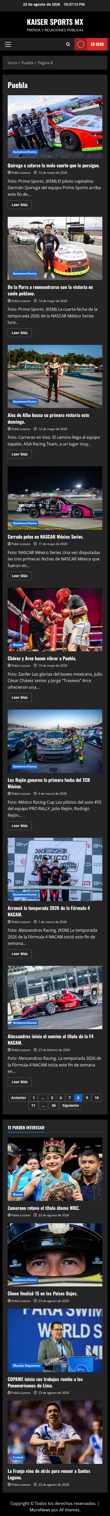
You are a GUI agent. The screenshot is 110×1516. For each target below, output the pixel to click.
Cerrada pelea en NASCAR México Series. (55, 498)
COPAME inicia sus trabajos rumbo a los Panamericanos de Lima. (45, 1382)
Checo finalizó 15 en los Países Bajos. (43, 1293)
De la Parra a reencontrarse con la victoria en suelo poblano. (55, 248)
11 (33, 1105)
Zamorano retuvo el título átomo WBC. (44, 1207)
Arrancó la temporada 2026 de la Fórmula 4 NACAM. (55, 869)
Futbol (18, 1457)
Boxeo (18, 645)
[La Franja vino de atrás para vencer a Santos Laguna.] (55, 1432)
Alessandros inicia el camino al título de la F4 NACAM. (55, 997)
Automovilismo (25, 152)
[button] (8, 44)
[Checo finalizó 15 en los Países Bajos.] (55, 1255)
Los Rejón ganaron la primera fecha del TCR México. (55, 741)
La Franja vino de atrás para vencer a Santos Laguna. (49, 1474)
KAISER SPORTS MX (55, 21)
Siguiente (70, 1105)
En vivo (97, 44)
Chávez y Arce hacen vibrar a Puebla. (55, 619)
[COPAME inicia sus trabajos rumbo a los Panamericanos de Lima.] (55, 1340)
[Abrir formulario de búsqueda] (68, 44)
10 (97, 1097)
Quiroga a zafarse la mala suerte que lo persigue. (55, 127)
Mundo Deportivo (26, 1365)
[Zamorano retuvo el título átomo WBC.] (55, 1169)
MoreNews (40, 1510)
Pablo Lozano (21, 172)
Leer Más (22, 205)
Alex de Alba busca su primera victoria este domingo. (55, 376)
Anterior (18, 1097)
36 (54, 1105)
